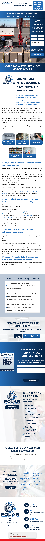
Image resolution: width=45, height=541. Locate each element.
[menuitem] (15, 13)
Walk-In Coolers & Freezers (26, 191)
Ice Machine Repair (28, 211)
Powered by (20, 540)
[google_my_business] (10, 519)
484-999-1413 (38, 5)
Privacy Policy (36, 50)
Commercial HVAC (28, 215)
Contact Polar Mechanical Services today (11, 267)
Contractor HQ (24, 540)
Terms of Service (40, 375)
